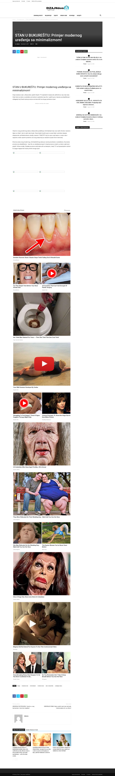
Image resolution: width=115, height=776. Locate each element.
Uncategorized (20, 19)
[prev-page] (14, 759)
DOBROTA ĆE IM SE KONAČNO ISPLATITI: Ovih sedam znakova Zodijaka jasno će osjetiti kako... (88, 88)
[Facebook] (14, 51)
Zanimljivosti (38, 15)
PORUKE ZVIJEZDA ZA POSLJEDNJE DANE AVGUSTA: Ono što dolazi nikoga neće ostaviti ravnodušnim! (88, 74)
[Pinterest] (22, 51)
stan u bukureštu (49, 685)
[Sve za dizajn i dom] (57, 8)
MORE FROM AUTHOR (32, 730)
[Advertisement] (42, 70)
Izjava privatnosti (16, 1)
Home (14, 19)
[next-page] (16, 759)
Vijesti (56, 15)
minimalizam (33, 685)
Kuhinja (72, 15)
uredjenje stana (58, 685)
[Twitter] (18, 51)
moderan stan (41, 685)
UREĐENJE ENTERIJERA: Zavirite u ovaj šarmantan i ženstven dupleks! (23, 707)
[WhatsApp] (26, 51)
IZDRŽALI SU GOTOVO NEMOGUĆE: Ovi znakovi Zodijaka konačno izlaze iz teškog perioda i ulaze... (88, 117)
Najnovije (48, 15)
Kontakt (23, 1)
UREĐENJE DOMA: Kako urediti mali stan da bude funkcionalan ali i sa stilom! (57, 707)
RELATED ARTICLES (19, 730)
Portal (84, 63)
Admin (18, 44)
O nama (28, 1)
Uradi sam (63, 15)
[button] (100, 15)
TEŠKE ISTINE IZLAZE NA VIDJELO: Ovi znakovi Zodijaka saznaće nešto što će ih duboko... (89, 59)
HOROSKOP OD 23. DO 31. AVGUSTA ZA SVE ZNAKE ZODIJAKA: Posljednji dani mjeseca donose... (89, 102)
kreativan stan (25, 685)
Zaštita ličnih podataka (37, 1)
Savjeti (79, 15)
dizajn (18, 685)
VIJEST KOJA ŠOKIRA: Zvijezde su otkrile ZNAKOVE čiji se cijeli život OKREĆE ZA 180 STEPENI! (61, 749)
